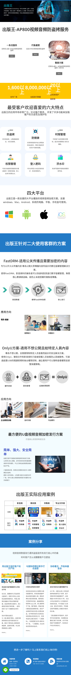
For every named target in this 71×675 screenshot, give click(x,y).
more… (4, 632)
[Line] (6, 670)
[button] (50, 464)
